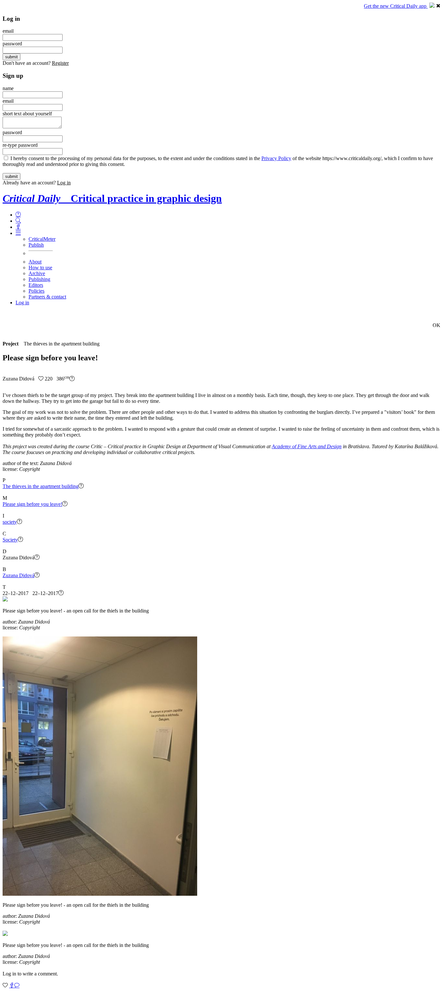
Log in (64, 182)
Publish (36, 245)
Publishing (39, 279)
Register (60, 63)
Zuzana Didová (18, 575)
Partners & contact (47, 296)
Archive (37, 273)
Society (10, 539)
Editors (36, 285)
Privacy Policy (276, 158)
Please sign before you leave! (32, 504)
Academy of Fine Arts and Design (306, 446)
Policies (36, 291)
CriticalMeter (42, 239)
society (10, 522)
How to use (40, 267)
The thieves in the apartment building (40, 486)
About (35, 261)
